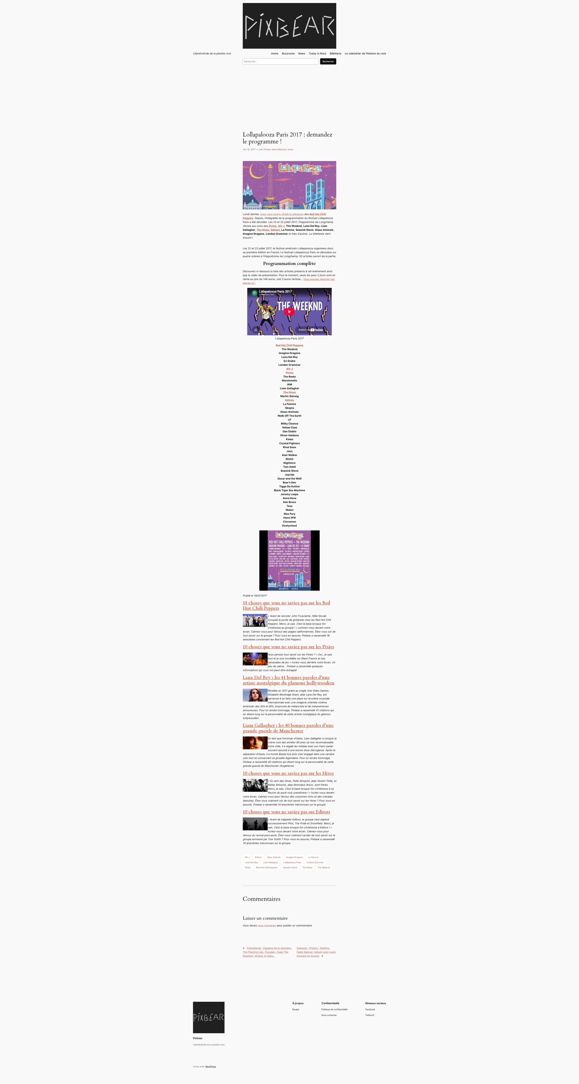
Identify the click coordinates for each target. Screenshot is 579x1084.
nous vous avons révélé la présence (282, 214)
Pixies (248, 867)
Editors (258, 857)
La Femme (313, 857)
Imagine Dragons (294, 857)
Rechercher (328, 61)
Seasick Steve (290, 867)
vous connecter (267, 925)
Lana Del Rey (251, 862)
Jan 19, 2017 (249, 149)
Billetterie (281, 149)
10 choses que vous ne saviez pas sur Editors (286, 812)
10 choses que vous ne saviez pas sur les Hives (288, 773)
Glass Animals (274, 857)
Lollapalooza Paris (292, 862)
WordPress (210, 1066)
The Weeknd (324, 867)
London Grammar (315, 862)
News (290, 149)
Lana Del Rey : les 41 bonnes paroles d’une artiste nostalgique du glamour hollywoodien (288, 680)
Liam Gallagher (270, 862)
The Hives (307, 867)
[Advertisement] (289, 91)
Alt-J (247, 857)
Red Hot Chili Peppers (267, 867)
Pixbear (267, 149)
